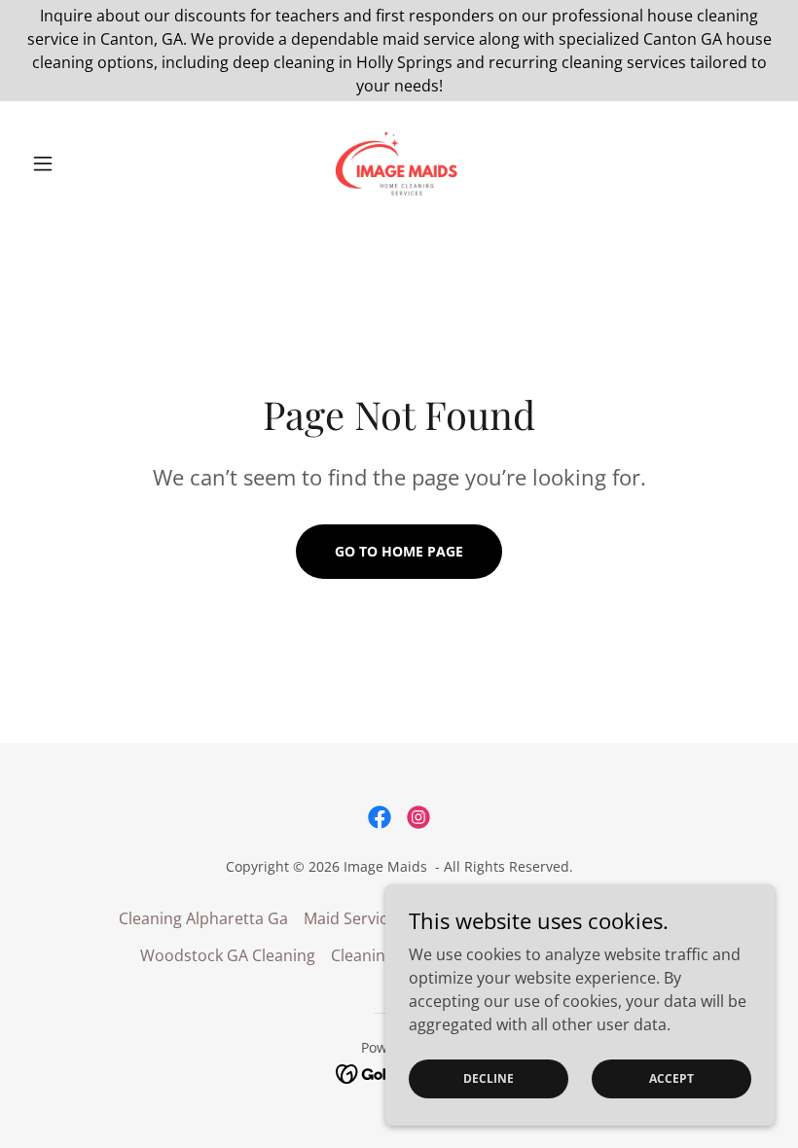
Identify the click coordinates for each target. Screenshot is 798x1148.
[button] (79, 163)
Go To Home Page (399, 551)
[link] (399, 163)
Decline (488, 1078)
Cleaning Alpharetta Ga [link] (203, 918)
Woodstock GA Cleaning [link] (227, 955)
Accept (671, 1078)
